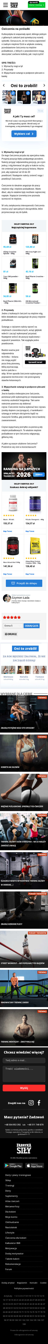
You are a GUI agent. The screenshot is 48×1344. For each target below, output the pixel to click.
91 (33, 1316)
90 (31, 1316)
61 (39, 1308)
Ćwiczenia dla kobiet (15, 1237)
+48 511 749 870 (35, 1124)
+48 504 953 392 (13, 1124)
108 (24, 1324)
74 (31, 1312)
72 (25, 1312)
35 (12, 1304)
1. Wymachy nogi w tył (12, 66)
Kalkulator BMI (12, 1243)
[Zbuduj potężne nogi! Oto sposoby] (24, 714)
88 (25, 1316)
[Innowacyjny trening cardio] (24, 988)
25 (28, 1300)
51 (12, 1308)
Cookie (43, 1282)
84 (15, 1316)
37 (17, 1304)
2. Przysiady (7, 69)
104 (31, 1320)
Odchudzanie (12, 1222)
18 (9, 1300)
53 (17, 1308)
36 (15, 1304)
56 (25, 1308)
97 (8, 1320)
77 (39, 1312)
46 (41, 1304)
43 (33, 1304)
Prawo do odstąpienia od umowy (24, 1330)
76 (36, 1312)
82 (9, 1316)
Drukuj (12, 634)
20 (15, 1300)
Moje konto (11, 1216)
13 (38, 1296)
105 (35, 1320)
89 (28, 1316)
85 (17, 1316)
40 (25, 1304)
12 (35, 1296)
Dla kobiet (10, 1211)
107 (42, 1320)
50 (9, 1308)
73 (28, 1312)
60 (36, 1308)
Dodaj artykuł (8, 1282)
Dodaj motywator (14, 1253)
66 (9, 1312)
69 (17, 1312)
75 (33, 1312)
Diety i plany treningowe (18, 1175)
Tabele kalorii (12, 1258)
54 (20, 1308)
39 (23, 1304)
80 (4, 1316)
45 (39, 1304)
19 (12, 1300)
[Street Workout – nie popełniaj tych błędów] (24, 949)
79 (44, 1312)
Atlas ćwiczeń (12, 1201)
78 (41, 1312)
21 (17, 1300)
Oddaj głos (31, 625)
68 (15, 1312)
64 (4, 1312)
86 (20, 1316)
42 (31, 1304)
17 (7, 1300)
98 (10, 1320)
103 (27, 1320)
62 (41, 1308)
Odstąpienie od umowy (24, 1335)
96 (5, 1320)
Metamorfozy (12, 1206)
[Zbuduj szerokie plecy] (24, 910)
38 (20, 1304)
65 (7, 1312)
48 (4, 1308)
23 (23, 1300)
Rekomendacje (13, 1264)
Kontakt (33, 1282)
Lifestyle (9, 1232)
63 (44, 1308)
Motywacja (11, 1248)
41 (28, 1304)
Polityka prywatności (24, 1288)
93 (39, 1316)
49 (7, 1308)
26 (31, 1300)
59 (33, 1308)
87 (23, 1316)
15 (43, 1296)
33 (7, 1304)
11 (32, 1296)
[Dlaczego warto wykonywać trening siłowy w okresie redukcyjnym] (24, 870)
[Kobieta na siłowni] (24, 753)
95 (44, 1316)
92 (36, 1316)
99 (13, 1320)
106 (38, 1320)
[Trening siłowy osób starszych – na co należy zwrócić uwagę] (24, 831)
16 (4, 1300)
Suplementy (11, 1196)
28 (36, 1300)
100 (16, 1320)
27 (33, 1300)
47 (44, 1304)
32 (4, 1304)
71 (23, 1312)
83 (12, 1316)
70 (20, 1312)
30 (41, 1300)
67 (12, 1312)
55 (23, 1308)
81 (7, 1316)
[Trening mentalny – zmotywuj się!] (24, 1027)
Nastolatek (11, 1227)
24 (25, 1300)
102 (23, 1320)
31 (44, 1300)
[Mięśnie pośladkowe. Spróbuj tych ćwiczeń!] (24, 792)
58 (31, 1308)
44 (36, 1304)
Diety (8, 1190)
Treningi (9, 1185)
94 (41, 1316)
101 (20, 1320)
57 (28, 1308)
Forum (8, 1269)
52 (15, 1308)
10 (30, 1296)
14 (40, 1296)
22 (20, 1300)
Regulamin (22, 1282)
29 (39, 1300)
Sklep (8, 1180)
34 (9, 1304)
